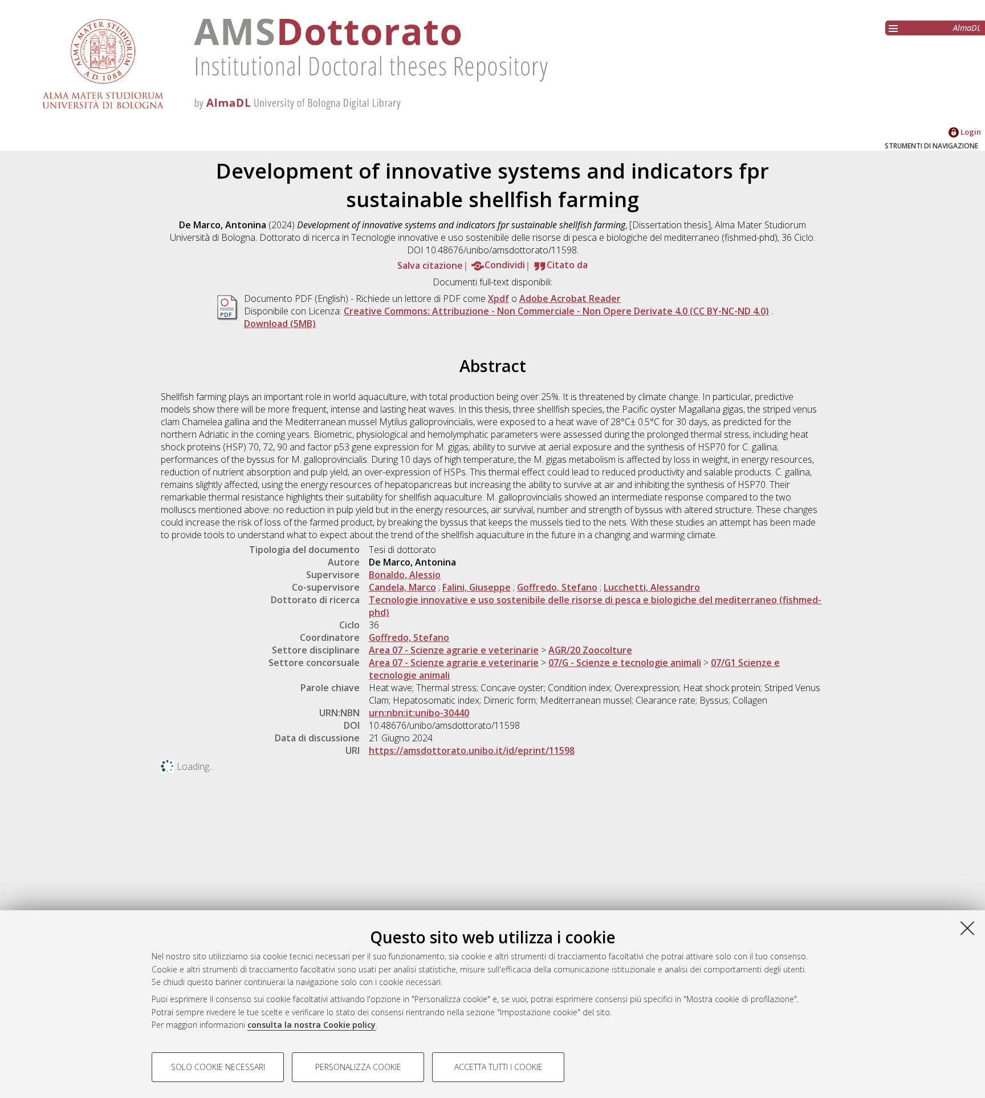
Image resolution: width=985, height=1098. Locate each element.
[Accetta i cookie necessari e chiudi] (967, 928)
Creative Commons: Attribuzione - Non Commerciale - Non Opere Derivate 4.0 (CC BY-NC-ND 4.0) (556, 311)
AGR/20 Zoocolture (590, 650)
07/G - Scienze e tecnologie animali (624, 662)
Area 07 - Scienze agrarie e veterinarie (454, 650)
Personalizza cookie (358, 1066)
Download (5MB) (280, 323)
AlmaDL (967, 27)
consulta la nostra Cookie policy (311, 1024)
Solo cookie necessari (218, 1066)
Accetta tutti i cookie (498, 1066)
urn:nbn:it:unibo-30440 (419, 713)
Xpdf (498, 298)
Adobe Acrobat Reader (570, 298)
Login (970, 132)
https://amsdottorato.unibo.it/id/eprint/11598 (472, 750)
